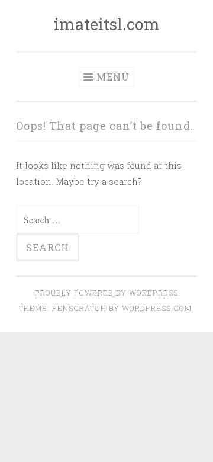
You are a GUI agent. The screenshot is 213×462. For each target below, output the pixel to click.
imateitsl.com (107, 24)
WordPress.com (157, 308)
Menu (113, 76)
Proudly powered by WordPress (106, 292)
